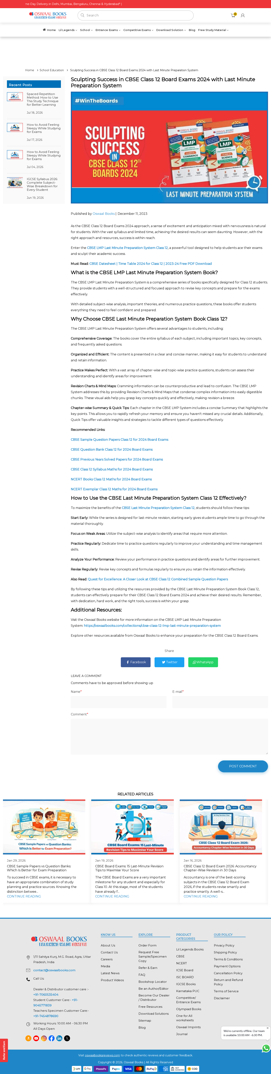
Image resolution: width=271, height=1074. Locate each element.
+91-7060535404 (45, 994)
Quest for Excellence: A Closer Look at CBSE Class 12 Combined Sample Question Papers (158, 579)
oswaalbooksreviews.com (102, 1055)
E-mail (178, 692)
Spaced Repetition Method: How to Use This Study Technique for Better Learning (43, 99)
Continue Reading (24, 896)
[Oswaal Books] (48, 15)
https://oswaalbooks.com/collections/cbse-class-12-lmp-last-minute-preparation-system (152, 626)
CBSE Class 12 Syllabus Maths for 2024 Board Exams (112, 469)
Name (76, 692)
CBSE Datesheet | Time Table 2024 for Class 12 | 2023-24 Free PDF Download (150, 264)
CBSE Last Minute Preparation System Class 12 (158, 508)
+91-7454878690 (45, 1016)
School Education (52, 70)
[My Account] (243, 15)
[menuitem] (49, 30)
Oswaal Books (104, 214)
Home (29, 70)
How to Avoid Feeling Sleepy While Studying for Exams (44, 128)
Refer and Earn (4, 1050)
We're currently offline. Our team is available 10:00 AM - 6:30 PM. (244, 1033)
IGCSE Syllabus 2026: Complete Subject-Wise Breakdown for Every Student (42, 184)
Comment (79, 714)
